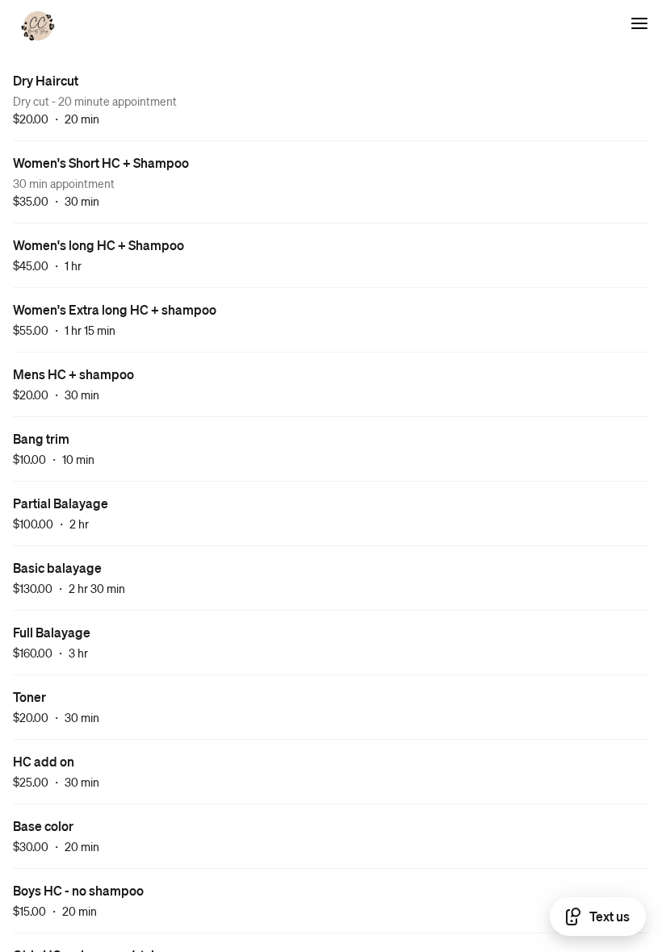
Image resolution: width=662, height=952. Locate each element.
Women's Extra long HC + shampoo (114, 309)
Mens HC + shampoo (73, 373)
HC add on (43, 761)
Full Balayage (51, 632)
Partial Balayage (60, 503)
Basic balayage (57, 567)
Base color (43, 825)
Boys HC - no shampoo (78, 890)
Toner (29, 696)
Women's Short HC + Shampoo (101, 162)
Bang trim (41, 438)
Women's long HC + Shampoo (98, 244)
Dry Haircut (45, 80)
